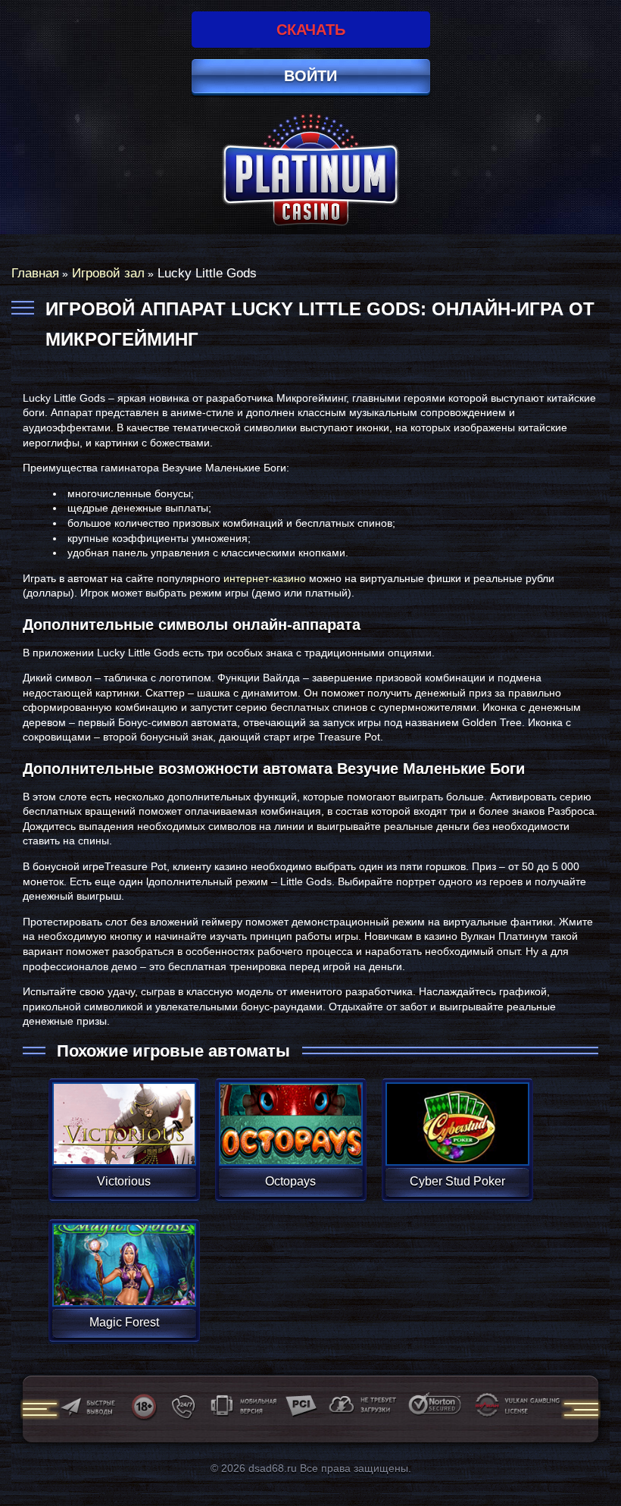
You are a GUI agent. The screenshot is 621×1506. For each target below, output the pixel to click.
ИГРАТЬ (124, 1114)
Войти (310, 75)
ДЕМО (124, 1141)
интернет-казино (264, 578)
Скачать (310, 29)
